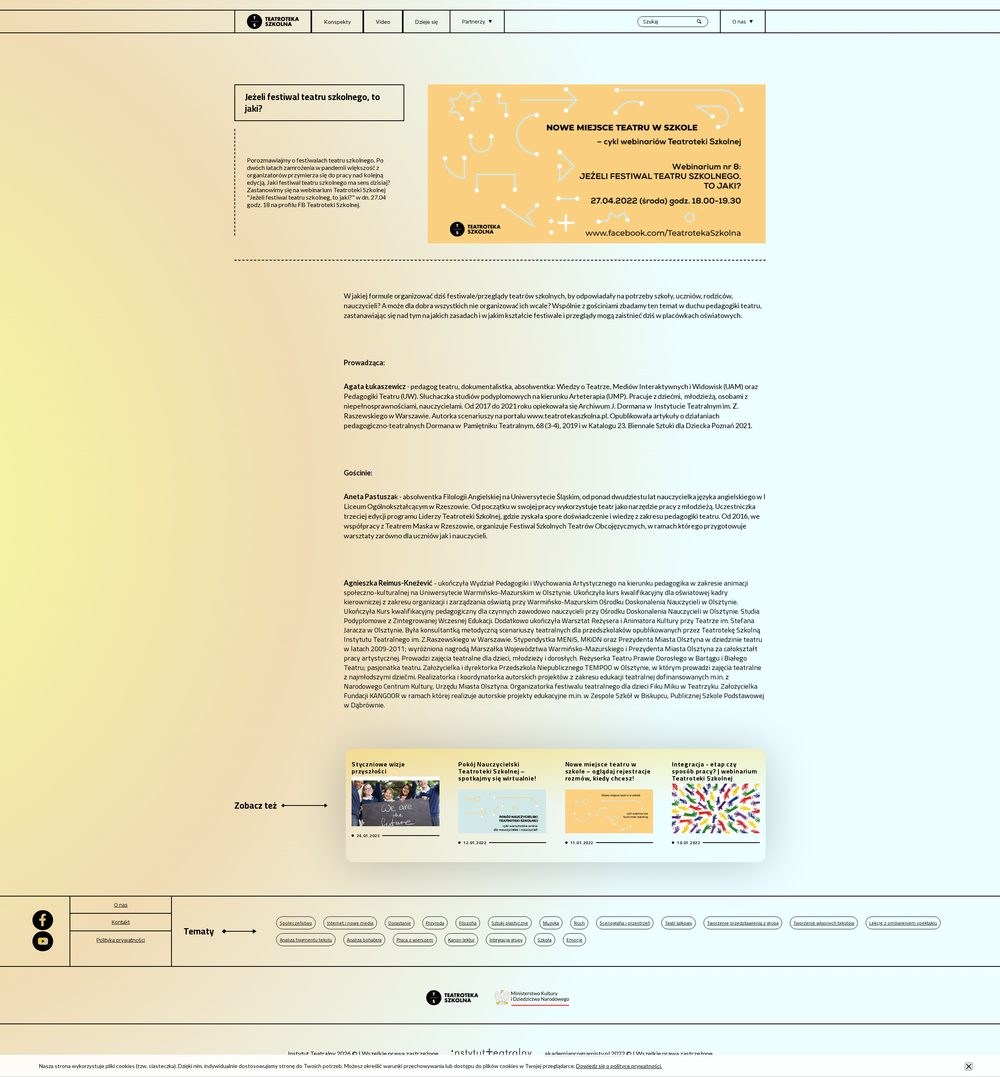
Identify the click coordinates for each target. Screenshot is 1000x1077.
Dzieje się (426, 21)
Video (383, 21)
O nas (121, 905)
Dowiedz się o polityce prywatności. (619, 1066)
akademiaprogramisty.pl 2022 (585, 1053)
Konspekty (337, 21)
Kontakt (121, 922)
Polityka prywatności (120, 940)
